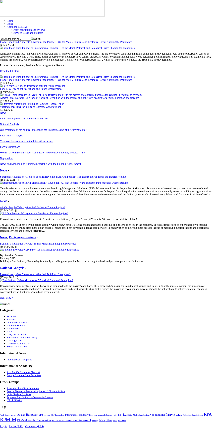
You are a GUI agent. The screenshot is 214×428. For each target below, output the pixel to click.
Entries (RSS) (16, 426)
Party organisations (10, 146)
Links (10, 23)
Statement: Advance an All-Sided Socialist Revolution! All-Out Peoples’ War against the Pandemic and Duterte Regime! (63, 176)
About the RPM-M (17, 26)
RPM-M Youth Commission (34, 420)
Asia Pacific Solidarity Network (23, 372)
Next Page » (6, 297)
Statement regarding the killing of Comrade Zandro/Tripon (31, 106)
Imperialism (59, 415)
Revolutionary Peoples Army (22, 337)
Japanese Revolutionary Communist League (30, 397)
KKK (120, 415)
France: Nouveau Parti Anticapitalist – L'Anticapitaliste (36, 391)
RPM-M (8, 419)
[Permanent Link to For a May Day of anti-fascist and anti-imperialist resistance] (32, 85)
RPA (208, 414)
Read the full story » (10, 71)
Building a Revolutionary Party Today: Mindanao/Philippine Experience (38, 243)
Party (169, 414)
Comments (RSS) (34, 426)
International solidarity (77, 414)
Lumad (127, 414)
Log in (3, 426)
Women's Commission (18, 343)
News (3, 112)
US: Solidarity (14, 400)
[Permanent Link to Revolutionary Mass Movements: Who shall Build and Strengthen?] (36, 280)
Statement (84, 420)
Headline (11, 319)
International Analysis (11, 135)
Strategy (95, 420)
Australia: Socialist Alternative (23, 388)
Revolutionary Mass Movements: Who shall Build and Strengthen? (35, 274)
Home (10, 20)
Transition (122, 420)
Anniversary (12, 415)
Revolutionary (197, 415)
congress (47, 415)
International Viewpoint (19, 359)
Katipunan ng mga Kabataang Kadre (103, 415)
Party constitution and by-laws (29, 29)
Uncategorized (14, 340)
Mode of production (141, 415)
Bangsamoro (34, 414)
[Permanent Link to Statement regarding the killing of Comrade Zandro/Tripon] (32, 103)
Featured (11, 316)
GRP (53, 415)
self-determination (64, 420)
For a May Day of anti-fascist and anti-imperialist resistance (31, 88)
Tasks (115, 420)
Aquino (21, 414)
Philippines (187, 415)
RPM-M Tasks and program (28, 32)
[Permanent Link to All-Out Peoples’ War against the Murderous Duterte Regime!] (34, 213)
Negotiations (6, 158)
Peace (177, 414)
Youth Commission (17, 346)
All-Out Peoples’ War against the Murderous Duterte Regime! (32, 207)
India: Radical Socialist (19, 394)
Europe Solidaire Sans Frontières (24, 375)
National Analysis (9, 124)
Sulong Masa (105, 420)
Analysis (3, 415)
